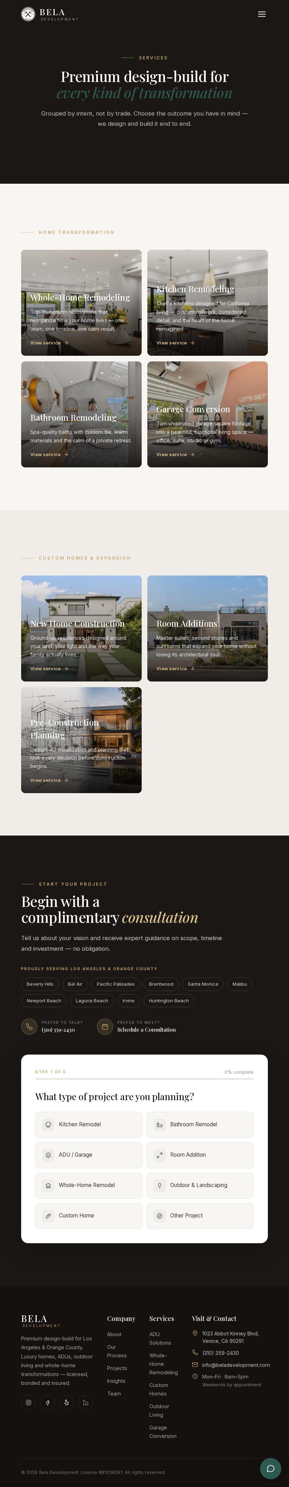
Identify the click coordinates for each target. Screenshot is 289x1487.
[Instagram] (28, 1402)
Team (114, 1394)
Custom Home (76, 1215)
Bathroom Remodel (193, 1124)
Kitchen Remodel (80, 1124)
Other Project (186, 1215)
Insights (116, 1381)
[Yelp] (66, 1402)
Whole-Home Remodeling (163, 1363)
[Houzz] (85, 1402)
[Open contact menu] (270, 1468)
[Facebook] (47, 1402)
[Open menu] (262, 14)
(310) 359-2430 (220, 1353)
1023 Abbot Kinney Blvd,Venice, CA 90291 (230, 1337)
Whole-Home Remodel (87, 1185)
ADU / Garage (75, 1154)
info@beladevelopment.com (236, 1365)
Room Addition (188, 1154)
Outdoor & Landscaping (198, 1185)
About (114, 1334)
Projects (117, 1368)
